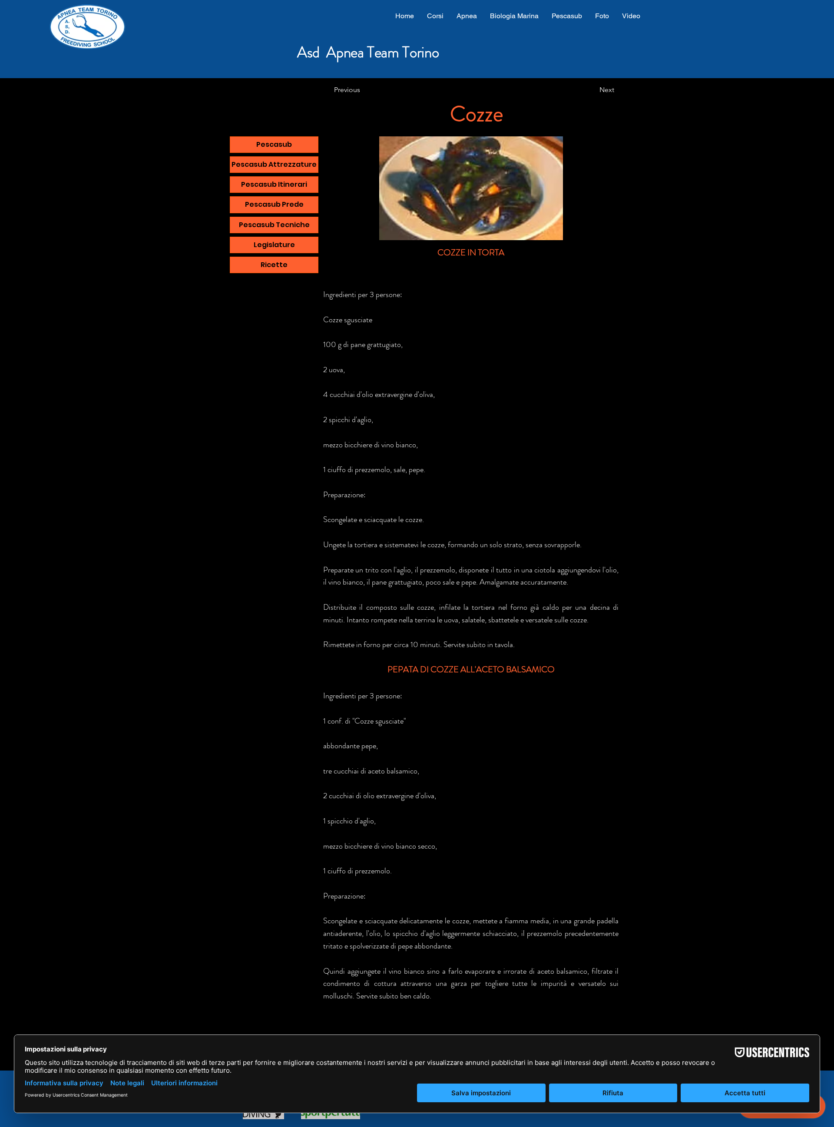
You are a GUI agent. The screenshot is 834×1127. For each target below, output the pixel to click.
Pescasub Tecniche (274, 225)
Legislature (274, 245)
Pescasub (274, 144)
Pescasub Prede (274, 204)
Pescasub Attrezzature (274, 164)
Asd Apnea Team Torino (368, 52)
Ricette (274, 265)
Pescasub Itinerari (274, 184)
